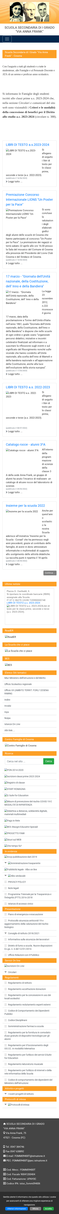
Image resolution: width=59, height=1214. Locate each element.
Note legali (13, 888)
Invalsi (7, 705)
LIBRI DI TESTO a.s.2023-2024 (27, 145)
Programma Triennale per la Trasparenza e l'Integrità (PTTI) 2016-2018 (27, 896)
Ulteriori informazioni (16, 1208)
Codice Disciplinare (17, 1020)
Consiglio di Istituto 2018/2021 (23, 933)
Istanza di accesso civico (20, 903)
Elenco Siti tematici (15, 672)
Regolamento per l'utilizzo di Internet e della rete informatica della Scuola (28, 1072)
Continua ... (50, 573)
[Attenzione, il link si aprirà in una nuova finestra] (29, 869)
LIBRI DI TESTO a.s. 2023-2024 (23, 599)
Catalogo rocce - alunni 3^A (25, 444)
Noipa (7, 718)
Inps (6, 712)
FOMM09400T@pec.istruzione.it (29, 1160)
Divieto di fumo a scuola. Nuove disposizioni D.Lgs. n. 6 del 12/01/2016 (28, 947)
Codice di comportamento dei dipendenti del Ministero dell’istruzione (28, 1081)
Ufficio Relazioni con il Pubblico (23, 955)
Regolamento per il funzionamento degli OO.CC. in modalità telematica (26, 1047)
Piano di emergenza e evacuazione (25, 914)
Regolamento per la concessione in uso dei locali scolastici (27, 997)
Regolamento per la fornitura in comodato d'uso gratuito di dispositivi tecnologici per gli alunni (27, 1036)
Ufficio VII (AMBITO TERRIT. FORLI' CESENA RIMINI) (26, 692)
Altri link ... (9, 730)
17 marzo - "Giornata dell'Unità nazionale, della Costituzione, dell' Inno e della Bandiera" (28, 281)
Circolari (12, 972)
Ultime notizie (12, 584)
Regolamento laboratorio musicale (25, 1064)
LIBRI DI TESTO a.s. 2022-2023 (28, 387)
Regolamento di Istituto (20, 983)
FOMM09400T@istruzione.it (30, 1156)
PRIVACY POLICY (17, 882)
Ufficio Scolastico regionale (18, 684)
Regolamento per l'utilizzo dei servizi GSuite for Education (27, 1056)
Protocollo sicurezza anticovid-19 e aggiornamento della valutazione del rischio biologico (26, 924)
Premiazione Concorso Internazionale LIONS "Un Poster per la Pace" (29, 199)
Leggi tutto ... (15, 181)
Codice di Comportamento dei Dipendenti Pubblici (26, 1012)
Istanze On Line (12, 724)
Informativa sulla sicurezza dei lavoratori (28, 939)
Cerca (48, 761)
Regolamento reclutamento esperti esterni (29, 1004)
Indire (7, 699)
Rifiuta (35, 1208)
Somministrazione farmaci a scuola (26, 1026)
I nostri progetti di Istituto (21, 1094)
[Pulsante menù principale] (7, 39)
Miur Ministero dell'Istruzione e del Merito (25, 678)
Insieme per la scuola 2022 (25, 506)
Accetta (48, 1208)
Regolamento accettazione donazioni (27, 989)
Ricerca (9, 753)
